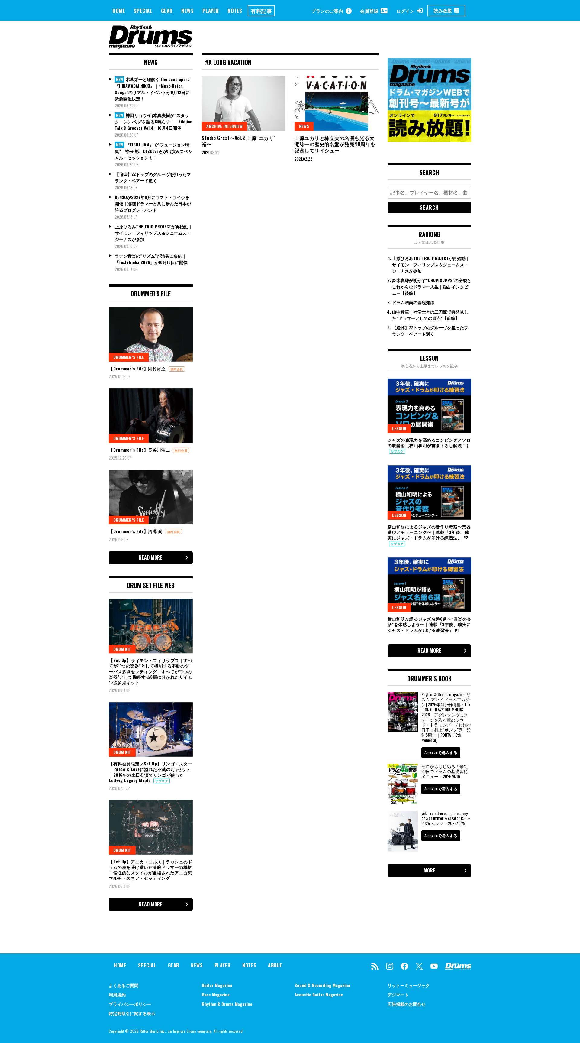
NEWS (187, 11)
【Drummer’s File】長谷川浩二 (140, 450)
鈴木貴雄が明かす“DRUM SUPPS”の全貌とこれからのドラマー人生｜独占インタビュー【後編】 (431, 286)
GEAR (167, 11)
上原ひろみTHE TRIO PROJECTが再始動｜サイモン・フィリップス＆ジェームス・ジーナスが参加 (153, 232)
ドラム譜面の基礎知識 (413, 302)
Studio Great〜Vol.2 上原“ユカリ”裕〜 (239, 141)
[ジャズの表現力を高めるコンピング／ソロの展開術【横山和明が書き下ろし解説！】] (430, 406)
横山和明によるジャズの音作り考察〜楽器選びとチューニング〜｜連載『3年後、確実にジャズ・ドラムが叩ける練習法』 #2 (429, 532)
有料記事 (261, 11)
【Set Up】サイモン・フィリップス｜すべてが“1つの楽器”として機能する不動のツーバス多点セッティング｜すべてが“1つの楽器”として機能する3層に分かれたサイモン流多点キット (150, 671)
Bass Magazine (216, 994)
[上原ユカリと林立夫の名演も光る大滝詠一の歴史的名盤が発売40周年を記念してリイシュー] (337, 103)
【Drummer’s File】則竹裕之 (138, 368)
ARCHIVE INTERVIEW (224, 126)
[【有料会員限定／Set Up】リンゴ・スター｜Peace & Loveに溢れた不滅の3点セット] (151, 729)
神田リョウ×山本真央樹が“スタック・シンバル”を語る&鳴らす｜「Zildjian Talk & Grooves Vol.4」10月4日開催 (153, 121)
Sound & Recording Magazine (322, 985)
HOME (118, 11)
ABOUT (275, 965)
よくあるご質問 (123, 985)
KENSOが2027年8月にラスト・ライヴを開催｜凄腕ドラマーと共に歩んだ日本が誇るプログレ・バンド (153, 203)
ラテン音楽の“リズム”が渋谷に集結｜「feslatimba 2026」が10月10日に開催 (151, 258)
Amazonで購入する (440, 752)
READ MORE (151, 557)
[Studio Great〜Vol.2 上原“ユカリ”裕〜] (244, 103)
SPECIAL (143, 11)
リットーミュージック (409, 985)
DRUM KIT (122, 649)
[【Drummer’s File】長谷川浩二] (151, 415)
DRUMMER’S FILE (128, 357)
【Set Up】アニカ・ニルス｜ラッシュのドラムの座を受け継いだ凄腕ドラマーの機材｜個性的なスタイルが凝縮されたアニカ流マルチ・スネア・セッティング (150, 869)
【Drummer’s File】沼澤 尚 (136, 531)
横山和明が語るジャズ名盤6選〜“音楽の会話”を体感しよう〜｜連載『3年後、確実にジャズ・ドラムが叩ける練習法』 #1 (429, 624)
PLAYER (210, 11)
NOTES (234, 11)
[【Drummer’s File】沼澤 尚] (151, 497)
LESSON (399, 428)
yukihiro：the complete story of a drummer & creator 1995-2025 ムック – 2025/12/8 (445, 818)
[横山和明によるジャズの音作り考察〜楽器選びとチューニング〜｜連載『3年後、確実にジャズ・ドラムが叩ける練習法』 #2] (430, 492)
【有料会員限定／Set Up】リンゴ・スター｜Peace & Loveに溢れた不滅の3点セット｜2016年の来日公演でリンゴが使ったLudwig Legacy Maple (150, 771)
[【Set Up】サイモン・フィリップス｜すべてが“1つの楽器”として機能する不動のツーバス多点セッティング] (151, 626)
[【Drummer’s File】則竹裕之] (151, 334)
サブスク (161, 780)
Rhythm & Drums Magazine (227, 1004)
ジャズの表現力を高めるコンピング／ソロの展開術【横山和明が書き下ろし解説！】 (429, 442)
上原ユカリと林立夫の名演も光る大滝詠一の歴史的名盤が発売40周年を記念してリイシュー (335, 144)
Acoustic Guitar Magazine (319, 994)
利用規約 (117, 994)
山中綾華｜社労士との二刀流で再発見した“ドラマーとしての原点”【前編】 (430, 314)
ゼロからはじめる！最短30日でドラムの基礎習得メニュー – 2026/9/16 (444, 771)
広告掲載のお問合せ (407, 1004)
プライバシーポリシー (130, 1004)
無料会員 (176, 369)
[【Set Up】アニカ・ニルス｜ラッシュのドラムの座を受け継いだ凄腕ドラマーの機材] (151, 827)
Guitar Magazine (217, 985)
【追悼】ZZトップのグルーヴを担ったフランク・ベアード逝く (153, 177)
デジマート (398, 994)
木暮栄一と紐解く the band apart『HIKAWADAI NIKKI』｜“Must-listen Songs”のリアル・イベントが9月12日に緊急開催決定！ (152, 89)
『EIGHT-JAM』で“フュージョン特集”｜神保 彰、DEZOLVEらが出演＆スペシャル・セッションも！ (153, 151)
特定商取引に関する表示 (132, 1013)
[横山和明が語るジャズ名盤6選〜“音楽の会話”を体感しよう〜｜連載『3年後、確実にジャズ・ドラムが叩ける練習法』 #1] (430, 584)
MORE (429, 870)
